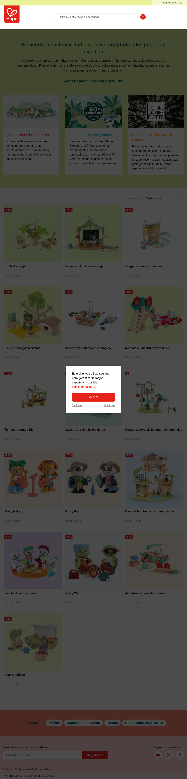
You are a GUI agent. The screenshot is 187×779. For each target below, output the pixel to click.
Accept (93, 397)
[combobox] (98, 17)
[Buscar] (143, 17)
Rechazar (77, 405)
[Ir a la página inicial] (12, 14)
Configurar (109, 405)
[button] (169, 2)
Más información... (84, 386)
